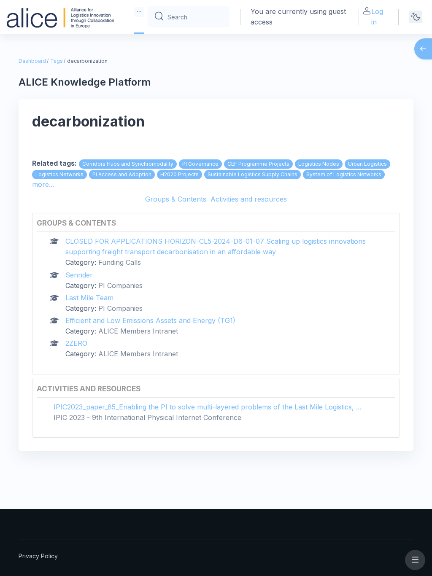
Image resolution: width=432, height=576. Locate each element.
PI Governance (200, 164)
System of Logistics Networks (343, 174)
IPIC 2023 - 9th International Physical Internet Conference (147, 417)
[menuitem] (139, 12)
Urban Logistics (367, 164)
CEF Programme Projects (258, 164)
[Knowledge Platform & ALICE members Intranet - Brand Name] (60, 17)
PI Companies (120, 285)
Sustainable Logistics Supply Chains (252, 174)
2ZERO (76, 343)
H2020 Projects (179, 174)
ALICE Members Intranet (138, 331)
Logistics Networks (59, 174)
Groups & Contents (175, 199)
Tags (56, 61)
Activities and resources (249, 199)
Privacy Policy (38, 556)
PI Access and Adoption (121, 174)
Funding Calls (119, 262)
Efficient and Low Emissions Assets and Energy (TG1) (150, 320)
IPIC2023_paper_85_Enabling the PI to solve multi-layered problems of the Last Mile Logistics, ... (207, 407)
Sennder (79, 275)
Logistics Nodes (318, 164)
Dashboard (32, 61)
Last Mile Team (89, 297)
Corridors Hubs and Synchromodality (127, 164)
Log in (377, 16)
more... (43, 184)
